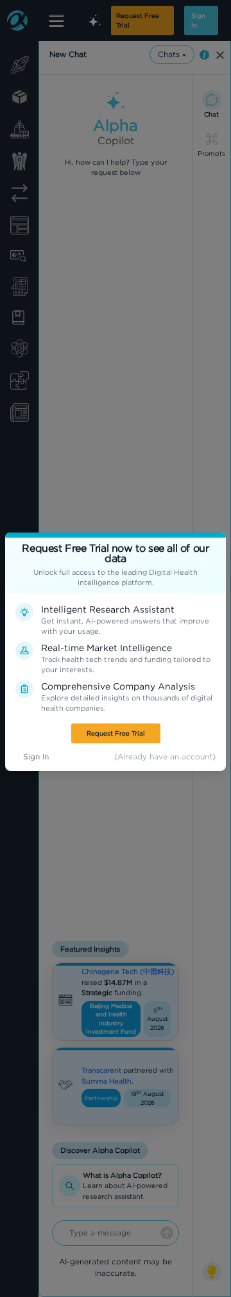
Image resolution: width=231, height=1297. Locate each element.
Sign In (36, 756)
